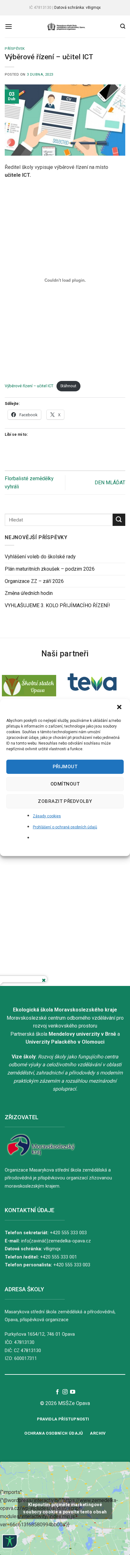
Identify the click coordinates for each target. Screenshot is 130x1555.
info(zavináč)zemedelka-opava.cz (56, 1241)
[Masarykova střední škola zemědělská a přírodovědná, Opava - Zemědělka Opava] (66, 26)
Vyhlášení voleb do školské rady (40, 557)
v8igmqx (52, 1249)
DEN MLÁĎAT (110, 483)
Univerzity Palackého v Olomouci (65, 1042)
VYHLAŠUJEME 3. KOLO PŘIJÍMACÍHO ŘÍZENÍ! (57, 605)
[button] (120, 707)
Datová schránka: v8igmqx (77, 7)
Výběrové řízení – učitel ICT (29, 385)
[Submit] (119, 520)
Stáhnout (68, 385)
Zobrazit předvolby (65, 801)
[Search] (122, 26)
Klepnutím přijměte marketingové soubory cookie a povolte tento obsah (65, 1508)
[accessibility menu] (9, 1541)
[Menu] (8, 26)
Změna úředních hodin (29, 593)
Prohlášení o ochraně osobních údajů (65, 827)
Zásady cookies (47, 816)
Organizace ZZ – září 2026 (34, 581)
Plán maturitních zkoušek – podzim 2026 (50, 569)
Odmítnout (65, 784)
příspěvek (15, 49)
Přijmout (65, 766)
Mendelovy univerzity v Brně (82, 1034)
